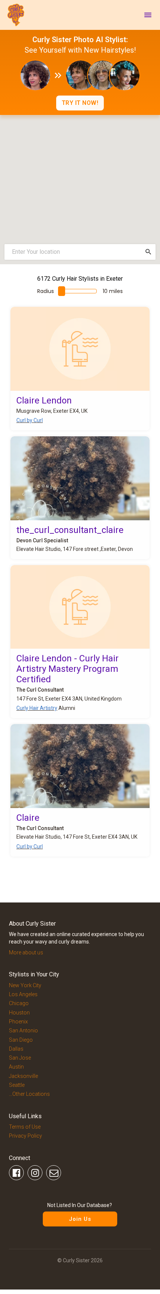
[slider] (61, 291)
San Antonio (23, 1030)
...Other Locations (29, 1094)
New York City (25, 985)
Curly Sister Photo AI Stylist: (80, 39)
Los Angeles (23, 994)
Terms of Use (25, 1127)
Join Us (80, 1219)
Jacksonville (23, 1076)
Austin (16, 1067)
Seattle (17, 1085)
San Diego (21, 1040)
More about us (26, 952)
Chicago (19, 1003)
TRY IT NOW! (80, 102)
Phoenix (18, 1022)
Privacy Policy (25, 1136)
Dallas (16, 1049)
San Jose (20, 1058)
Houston (19, 1013)
